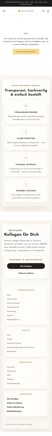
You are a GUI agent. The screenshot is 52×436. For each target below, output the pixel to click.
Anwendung (11, 311)
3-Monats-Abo (12, 299)
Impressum (11, 367)
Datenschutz (11, 371)
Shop (9, 295)
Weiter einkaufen (26, 52)
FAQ (8, 335)
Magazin (10, 315)
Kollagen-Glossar (13, 319)
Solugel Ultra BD (13, 307)
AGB (8, 375)
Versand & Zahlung (14, 343)
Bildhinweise (11, 351)
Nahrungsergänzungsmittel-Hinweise (20, 347)
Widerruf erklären (26, 273)
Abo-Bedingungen (13, 383)
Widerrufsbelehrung (15, 407)
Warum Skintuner (13, 303)
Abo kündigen (26, 266)
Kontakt (9, 339)
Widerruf (10, 379)
